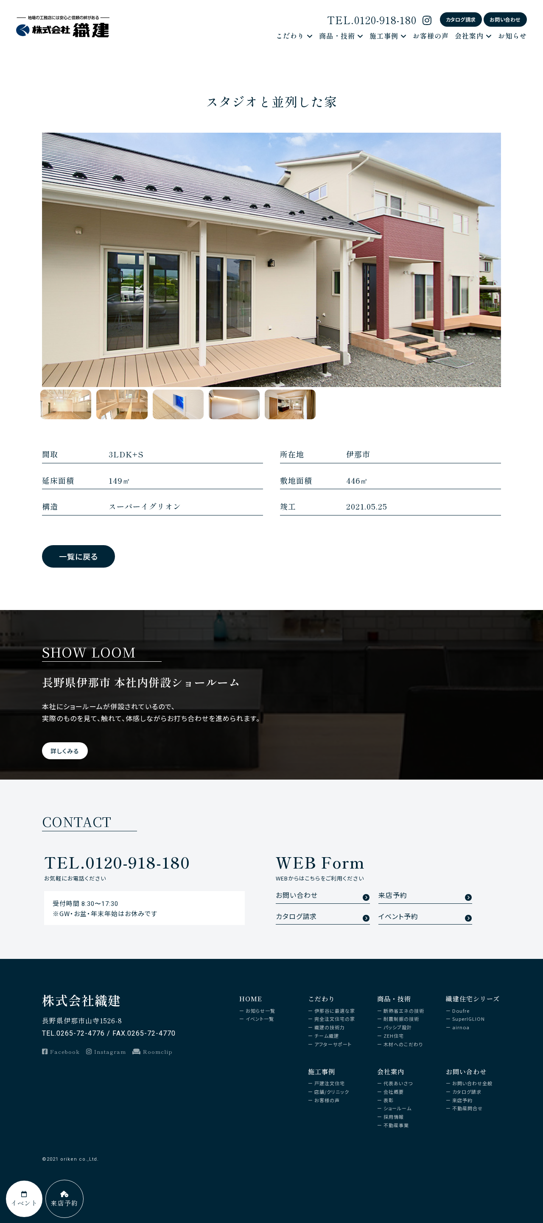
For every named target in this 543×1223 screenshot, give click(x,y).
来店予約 (392, 895)
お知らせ (512, 35)
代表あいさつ (398, 1083)
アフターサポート (333, 1044)
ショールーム (397, 1108)
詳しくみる (64, 751)
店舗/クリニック (331, 1091)
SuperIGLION (468, 1018)
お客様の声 (431, 35)
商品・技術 (337, 35)
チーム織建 (326, 1035)
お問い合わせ (505, 19)
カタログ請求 (461, 19)
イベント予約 (398, 916)
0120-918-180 (117, 862)
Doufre (461, 1010)
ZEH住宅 (393, 1035)
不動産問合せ (467, 1108)
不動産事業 (396, 1125)
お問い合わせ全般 (472, 1083)
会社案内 (469, 35)
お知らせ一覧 (260, 1010)
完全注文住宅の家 (334, 1018)
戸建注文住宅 (329, 1083)
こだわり (290, 35)
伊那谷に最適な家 (334, 1010)
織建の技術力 (329, 1027)
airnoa (461, 1027)
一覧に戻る (78, 556)
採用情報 (393, 1116)
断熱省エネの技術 (403, 1010)
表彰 (388, 1100)
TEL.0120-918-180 (372, 19)
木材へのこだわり (403, 1044)
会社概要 (393, 1091)
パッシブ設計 (397, 1027)
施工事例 (383, 35)
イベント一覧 (260, 1018)
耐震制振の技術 (401, 1018)
